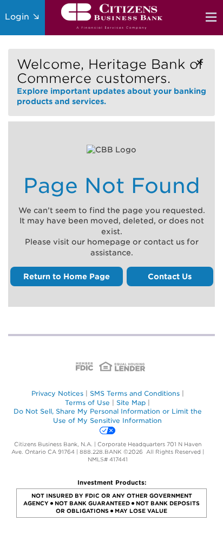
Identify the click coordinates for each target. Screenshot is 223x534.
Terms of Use (87, 402)
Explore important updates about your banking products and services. (111, 81)
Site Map (131, 402)
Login (18, 17)
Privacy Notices (57, 393)
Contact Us (170, 276)
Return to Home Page (66, 276)
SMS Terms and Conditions (135, 393)
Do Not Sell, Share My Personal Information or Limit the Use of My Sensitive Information (108, 415)
